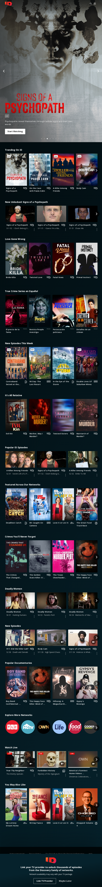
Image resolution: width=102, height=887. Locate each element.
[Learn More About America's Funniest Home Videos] (97, 775)
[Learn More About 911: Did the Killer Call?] (34, 653)
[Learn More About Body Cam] (65, 653)
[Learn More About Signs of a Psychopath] (34, 229)
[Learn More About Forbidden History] (65, 775)
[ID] (8, 4)
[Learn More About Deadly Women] (34, 616)
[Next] (98, 71)
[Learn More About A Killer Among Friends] (34, 475)
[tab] (41, 138)
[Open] (95, 4)
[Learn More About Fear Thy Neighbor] (34, 775)
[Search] (90, 4)
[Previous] (4, 71)
